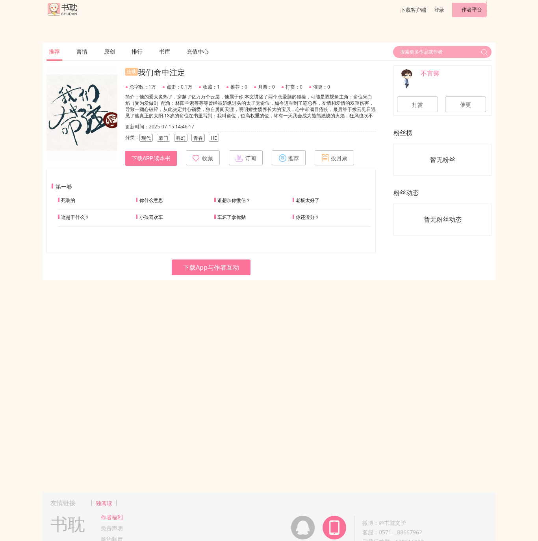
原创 (109, 51)
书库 (164, 51)
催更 (465, 105)
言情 (81, 51)
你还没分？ (307, 217)
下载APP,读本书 (151, 158)
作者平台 (472, 9)
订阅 (250, 158)
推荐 (54, 51)
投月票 (339, 158)
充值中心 (198, 51)
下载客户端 (413, 9)
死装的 (68, 200)
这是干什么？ (75, 217)
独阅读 (104, 503)
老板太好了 (307, 200)
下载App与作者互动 (211, 267)
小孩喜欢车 (151, 217)
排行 (137, 51)
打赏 (417, 105)
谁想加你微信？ (233, 200)
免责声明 (112, 528)
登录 (439, 9)
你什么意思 (151, 200)
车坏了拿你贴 (231, 217)
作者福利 (112, 517)
